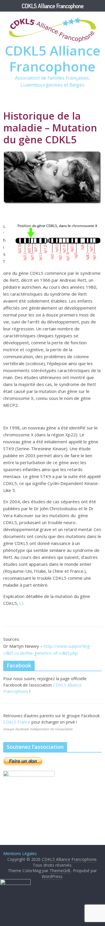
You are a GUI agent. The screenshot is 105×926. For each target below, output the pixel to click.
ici (21, 603)
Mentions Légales (20, 853)
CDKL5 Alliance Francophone (52, 58)
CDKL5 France (17, 722)
